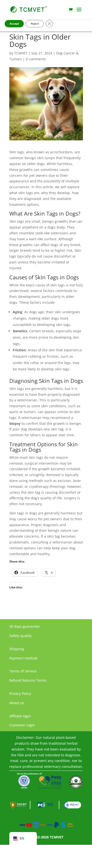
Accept (14, 24)
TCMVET (20, 53)
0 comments (36, 59)
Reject (35, 24)
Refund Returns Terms (28, 680)
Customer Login (22, 725)
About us (16, 702)
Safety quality (20, 635)
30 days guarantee (24, 626)
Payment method (23, 658)
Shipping (16, 649)
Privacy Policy (20, 693)
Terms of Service (23, 671)
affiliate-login (20, 716)
